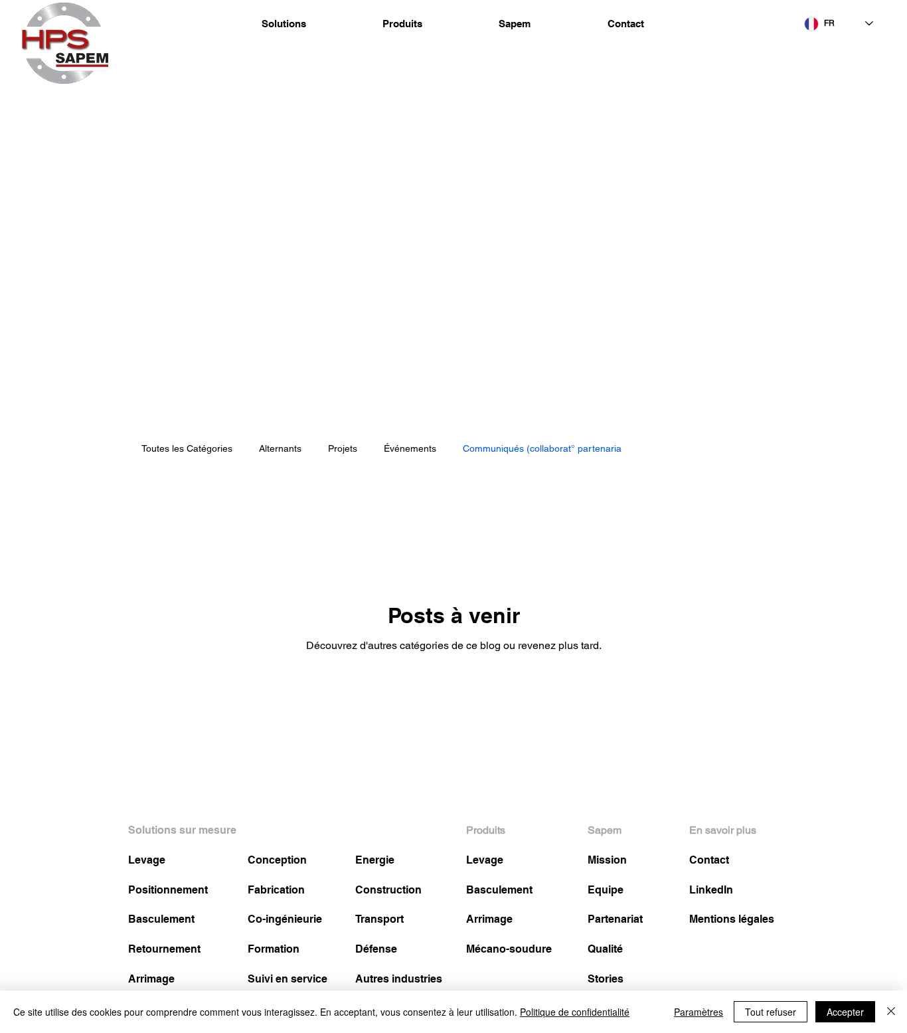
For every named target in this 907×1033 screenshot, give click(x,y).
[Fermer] (891, 1011)
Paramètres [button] (698, 1011)
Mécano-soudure (509, 949)
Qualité (605, 949)
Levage (146, 860)
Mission (607, 860)
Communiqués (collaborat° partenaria (542, 448)
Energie (374, 860)
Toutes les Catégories (186, 448)
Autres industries (398, 979)
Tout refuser (770, 1011)
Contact (709, 860)
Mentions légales (731, 919)
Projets (342, 448)
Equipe (605, 890)
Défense (376, 949)
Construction (388, 890)
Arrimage (151, 979)
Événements (410, 448)
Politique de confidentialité (574, 1011)
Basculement (161, 919)
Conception (277, 860)
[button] (283, 23)
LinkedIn (711, 890)
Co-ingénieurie (285, 919)
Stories (605, 979)
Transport (379, 919)
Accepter (845, 1011)
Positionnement (168, 890)
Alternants (280, 448)
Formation (273, 949)
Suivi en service (287, 979)
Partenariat (615, 919)
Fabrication (276, 890)
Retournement (164, 949)
